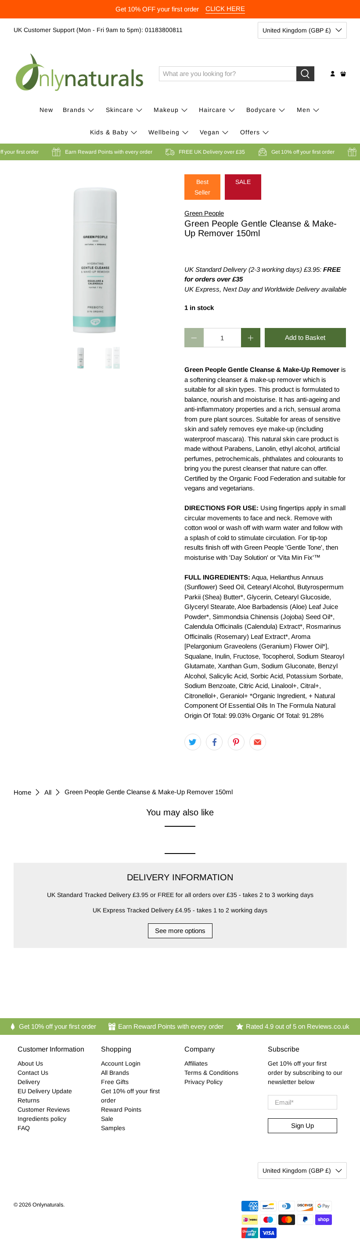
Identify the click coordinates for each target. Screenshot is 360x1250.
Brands (74, 109)
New (46, 109)
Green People (204, 213)
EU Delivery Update (45, 1091)
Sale (107, 1118)
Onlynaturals (47, 1205)
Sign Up (302, 1125)
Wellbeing (164, 132)
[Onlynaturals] (80, 74)
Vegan (210, 132)
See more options (180, 930)
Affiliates (196, 1063)
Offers (250, 132)
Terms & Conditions (211, 1072)
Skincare (119, 109)
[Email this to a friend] (257, 742)
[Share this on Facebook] (214, 742)
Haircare (212, 109)
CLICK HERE (225, 8)
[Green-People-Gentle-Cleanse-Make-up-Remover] (95, 255)
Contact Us (33, 1072)
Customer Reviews (44, 1109)
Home (22, 792)
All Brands (115, 1072)
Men (303, 109)
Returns (29, 1100)
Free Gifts (115, 1081)
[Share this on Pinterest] (236, 742)
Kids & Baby (109, 132)
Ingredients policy (42, 1118)
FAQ (24, 1127)
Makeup (166, 109)
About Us (30, 1063)
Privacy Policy (203, 1081)
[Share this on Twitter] (192, 742)
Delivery (29, 1081)
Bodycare (261, 109)
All (47, 792)
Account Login (120, 1063)
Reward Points (121, 1109)
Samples (113, 1127)
